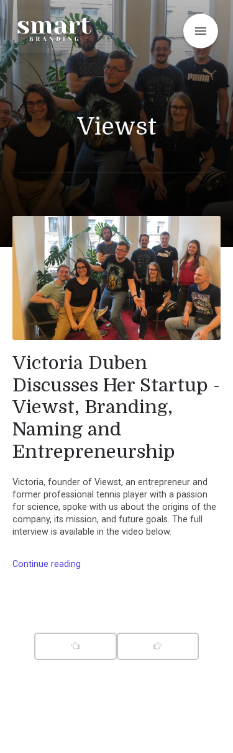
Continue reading (46, 564)
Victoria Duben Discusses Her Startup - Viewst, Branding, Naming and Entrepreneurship (116, 407)
